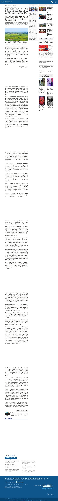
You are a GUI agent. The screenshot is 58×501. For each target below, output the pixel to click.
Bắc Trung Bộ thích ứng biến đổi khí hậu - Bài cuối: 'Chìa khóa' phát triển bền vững (16, 25)
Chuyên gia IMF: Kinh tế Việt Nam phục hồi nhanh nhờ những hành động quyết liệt (12, 470)
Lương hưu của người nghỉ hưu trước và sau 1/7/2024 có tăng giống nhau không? (28, 471)
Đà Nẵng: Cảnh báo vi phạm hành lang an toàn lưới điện (12, 462)
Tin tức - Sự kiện (11, 5)
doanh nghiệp (13, 415)
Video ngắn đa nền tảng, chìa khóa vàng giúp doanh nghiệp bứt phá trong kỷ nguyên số (46, 66)
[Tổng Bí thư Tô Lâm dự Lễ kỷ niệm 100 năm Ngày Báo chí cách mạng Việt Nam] (42, 31)
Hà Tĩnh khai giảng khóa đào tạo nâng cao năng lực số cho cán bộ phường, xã (46, 42)
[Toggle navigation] (55, 2)
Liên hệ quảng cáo (47, 489)
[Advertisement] (16, 139)
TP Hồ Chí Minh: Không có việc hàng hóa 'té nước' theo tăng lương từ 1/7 (11, 466)
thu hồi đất (13, 413)
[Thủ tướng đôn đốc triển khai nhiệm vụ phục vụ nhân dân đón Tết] (42, 9)
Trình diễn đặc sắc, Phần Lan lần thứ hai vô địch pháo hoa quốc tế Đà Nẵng (29, 467)
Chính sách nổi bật (46, 38)
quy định (25, 413)
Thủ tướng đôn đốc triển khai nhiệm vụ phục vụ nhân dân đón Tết (50, 10)
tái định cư (20, 415)
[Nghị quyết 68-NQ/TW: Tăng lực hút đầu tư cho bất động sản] (42, 25)
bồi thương (19, 413)
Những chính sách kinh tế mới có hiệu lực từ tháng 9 (46, 62)
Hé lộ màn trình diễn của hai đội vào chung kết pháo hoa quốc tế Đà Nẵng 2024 (28, 462)
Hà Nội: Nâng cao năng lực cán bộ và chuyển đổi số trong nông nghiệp (46, 71)
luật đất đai (7, 415)
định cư (25, 415)
